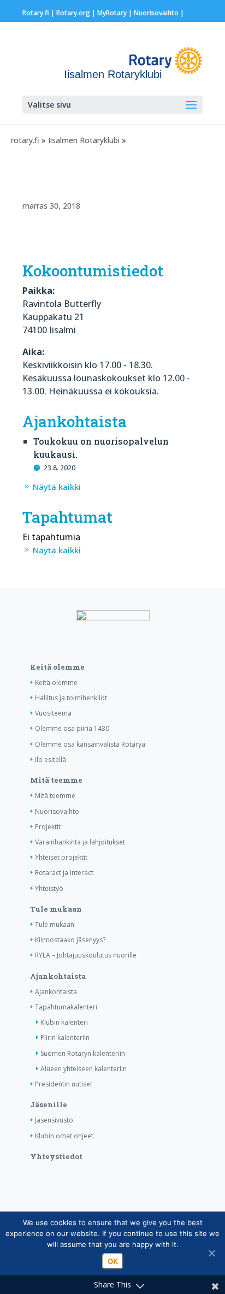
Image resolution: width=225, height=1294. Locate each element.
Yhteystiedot (56, 1156)
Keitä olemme (57, 667)
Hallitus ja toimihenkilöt (71, 697)
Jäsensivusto (54, 1120)
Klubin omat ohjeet (64, 1136)
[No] (211, 1253)
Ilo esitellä (50, 759)
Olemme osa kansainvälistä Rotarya (90, 744)
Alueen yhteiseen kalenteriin (83, 1068)
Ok (113, 1261)
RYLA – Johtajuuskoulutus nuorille (86, 955)
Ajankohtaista (58, 976)
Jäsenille (48, 1104)
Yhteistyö (49, 888)
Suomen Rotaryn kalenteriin (82, 1053)
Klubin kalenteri (64, 1022)
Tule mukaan (56, 909)
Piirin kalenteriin (65, 1037)
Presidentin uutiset (63, 1084)
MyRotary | (115, 12)
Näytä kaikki (57, 486)
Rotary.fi (35, 12)
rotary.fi (25, 140)
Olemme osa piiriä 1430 (72, 728)
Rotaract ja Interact (64, 872)
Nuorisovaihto (156, 12)
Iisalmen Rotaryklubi (84, 140)
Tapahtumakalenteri (66, 1007)
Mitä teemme (56, 780)
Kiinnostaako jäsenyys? (70, 939)
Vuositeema (53, 713)
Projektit (48, 826)
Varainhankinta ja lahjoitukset (80, 842)
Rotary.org (73, 12)
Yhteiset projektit (61, 857)
